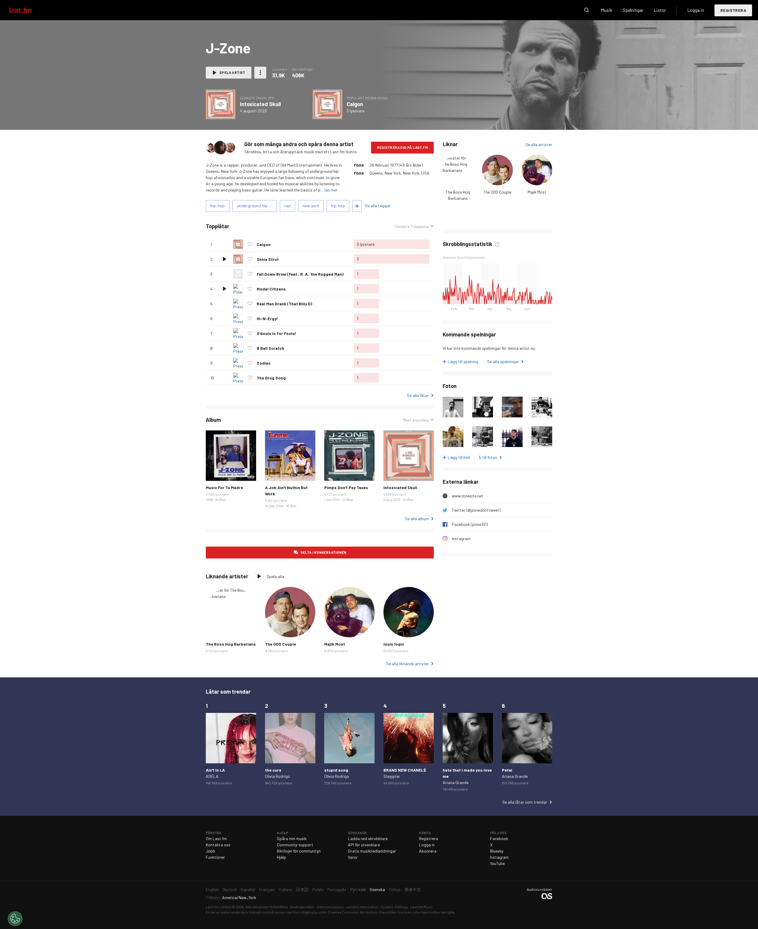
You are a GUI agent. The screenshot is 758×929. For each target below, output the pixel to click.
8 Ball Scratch (270, 348)
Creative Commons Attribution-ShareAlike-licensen (370, 912)
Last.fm (27, 10)
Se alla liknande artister (407, 663)
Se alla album (417, 518)
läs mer (331, 189)
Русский (358, 889)
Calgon (355, 104)
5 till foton (488, 457)
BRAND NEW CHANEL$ (404, 769)
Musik (606, 10)
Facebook (499, 838)
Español (248, 889)
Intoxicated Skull (260, 104)
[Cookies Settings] (15, 918)
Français (267, 889)
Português (336, 889)
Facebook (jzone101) (470, 524)
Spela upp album (220, 104)
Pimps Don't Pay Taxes (346, 487)
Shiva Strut (268, 259)
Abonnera (427, 850)
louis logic (393, 644)
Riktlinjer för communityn (299, 850)
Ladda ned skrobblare (368, 838)
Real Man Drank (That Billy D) (284, 303)
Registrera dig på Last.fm (402, 147)
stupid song (336, 769)
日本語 (302, 889)
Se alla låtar (418, 395)
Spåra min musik (291, 838)
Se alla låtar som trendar (524, 802)
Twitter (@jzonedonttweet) (476, 510)
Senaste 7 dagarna (411, 226)
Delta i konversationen (323, 552)
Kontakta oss (218, 844)
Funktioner (215, 857)
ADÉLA (212, 776)
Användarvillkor (302, 907)
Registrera (733, 10)
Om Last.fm (216, 838)
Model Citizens (271, 288)
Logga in (695, 10)
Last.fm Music (421, 907)
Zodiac (264, 362)
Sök (586, 10)
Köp (215, 471)
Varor (353, 857)
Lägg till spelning (463, 361)
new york (311, 205)
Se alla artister (538, 144)
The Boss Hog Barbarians (231, 644)
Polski (317, 889)
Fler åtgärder (260, 73)
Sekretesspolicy (330, 907)
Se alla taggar (378, 205)
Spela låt (224, 259)
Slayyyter (391, 776)
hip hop (338, 205)
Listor (660, 10)
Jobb (210, 850)
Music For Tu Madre (224, 487)
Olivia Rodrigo (277, 776)
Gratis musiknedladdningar (372, 850)
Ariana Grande (455, 782)
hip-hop (217, 205)
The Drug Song (271, 377)
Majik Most (537, 191)
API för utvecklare (364, 844)
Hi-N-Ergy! (267, 318)
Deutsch (229, 889)
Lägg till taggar (357, 206)
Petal (507, 769)
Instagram (461, 538)
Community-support (295, 844)
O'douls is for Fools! (276, 333)
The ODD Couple (497, 191)
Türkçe (395, 889)
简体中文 (412, 889)
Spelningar (633, 10)
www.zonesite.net (467, 495)
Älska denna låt (250, 244)
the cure (273, 769)
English (212, 889)
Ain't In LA (215, 769)
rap (287, 205)
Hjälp (281, 857)
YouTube (497, 863)
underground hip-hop (257, 205)
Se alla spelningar (503, 361)
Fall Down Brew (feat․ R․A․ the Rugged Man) (300, 274)
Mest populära (416, 420)
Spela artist (232, 72)
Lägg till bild (459, 457)
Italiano (285, 889)
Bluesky (496, 850)
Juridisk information (362, 907)
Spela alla (256, 226)
